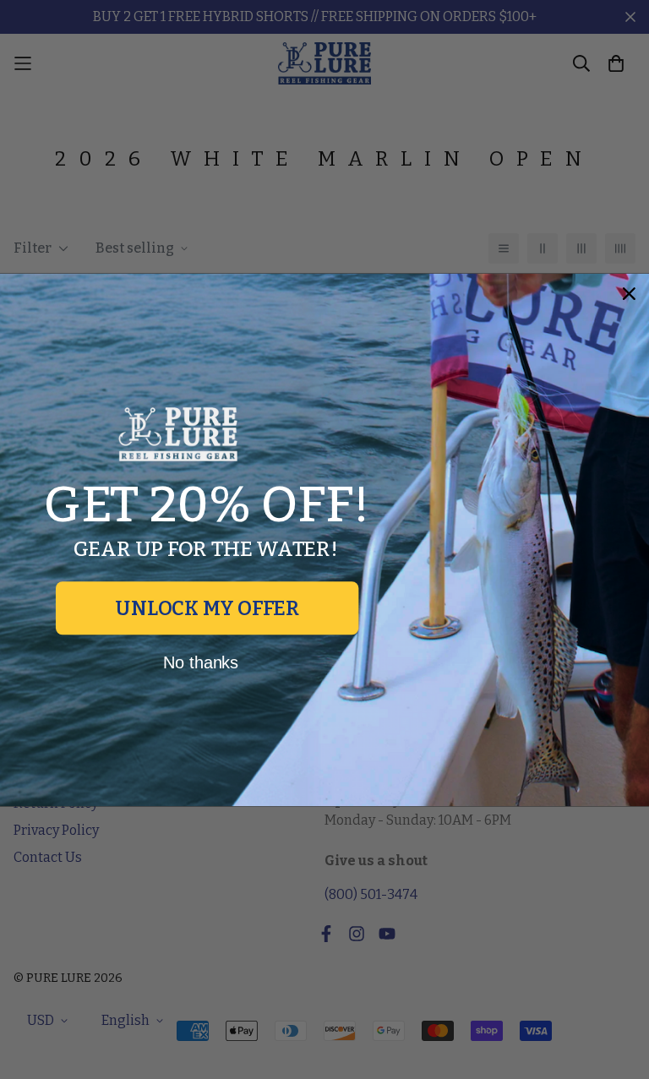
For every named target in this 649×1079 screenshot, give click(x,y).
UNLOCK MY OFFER (207, 607)
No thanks (200, 661)
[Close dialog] (629, 293)
